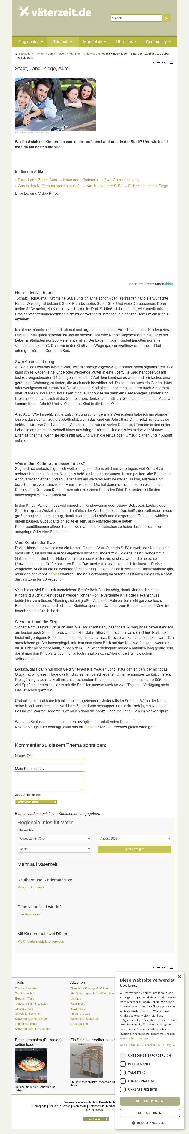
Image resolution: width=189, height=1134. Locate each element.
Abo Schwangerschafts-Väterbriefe (92, 993)
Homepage (39, 1106)
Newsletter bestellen (28, 1013)
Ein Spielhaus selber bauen (93, 1040)
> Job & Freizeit (55, 53)
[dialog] (149, 1050)
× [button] (179, 976)
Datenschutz (96, 1106)
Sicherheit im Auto (31, 887)
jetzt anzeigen (134, 849)
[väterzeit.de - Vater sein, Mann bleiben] (54, 11)
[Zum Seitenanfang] (96, 1119)
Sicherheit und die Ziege (148, 186)
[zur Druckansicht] (163, 62)
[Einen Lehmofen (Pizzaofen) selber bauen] (39, 1065)
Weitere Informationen (135, 1038)
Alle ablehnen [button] (150, 1113)
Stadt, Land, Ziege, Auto (37, 180)
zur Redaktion (79, 1023)
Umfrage (75, 998)
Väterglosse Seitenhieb (85, 1018)
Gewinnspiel (78, 1008)
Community (156, 41)
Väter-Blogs (77, 1003)
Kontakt (53, 1106)
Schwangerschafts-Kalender (32, 1029)
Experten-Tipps (24, 998)
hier (56, 574)
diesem (91, 727)
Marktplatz (92, 41)
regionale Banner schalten (31, 1003)
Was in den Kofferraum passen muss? (49, 186)
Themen (60, 41)
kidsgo (99, 1110)
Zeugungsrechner (26, 1023)
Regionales (29, 41)
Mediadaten (113, 1106)
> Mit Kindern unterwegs (81, 53)
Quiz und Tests (24, 1008)
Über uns (124, 41)
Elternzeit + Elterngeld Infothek (89, 988)
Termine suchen (25, 993)
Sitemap (65, 1106)
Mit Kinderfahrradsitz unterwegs (41, 941)
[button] (150, 1045)
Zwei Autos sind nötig (121, 180)
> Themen (37, 53)
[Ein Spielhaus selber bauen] (94, 1060)
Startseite (24, 53)
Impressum (79, 1106)
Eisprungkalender (26, 988)
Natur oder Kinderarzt (80, 180)
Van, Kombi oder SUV (104, 186)
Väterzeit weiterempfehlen (80, 1102)
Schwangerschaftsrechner (31, 1018)
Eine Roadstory (29, 914)
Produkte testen (80, 1013)
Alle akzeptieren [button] (149, 1101)
